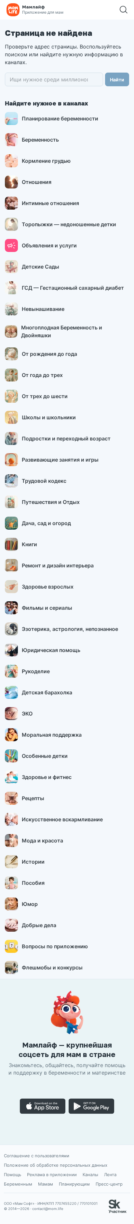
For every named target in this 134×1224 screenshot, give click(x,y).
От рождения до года (49, 354)
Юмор (30, 904)
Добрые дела (39, 925)
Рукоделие (36, 671)
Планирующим (74, 1184)
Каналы (90, 1174)
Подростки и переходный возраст (66, 438)
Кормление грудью (46, 161)
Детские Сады (40, 266)
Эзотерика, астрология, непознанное (70, 629)
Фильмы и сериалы (47, 608)
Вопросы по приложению (55, 946)
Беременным (18, 1184)
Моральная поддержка (52, 734)
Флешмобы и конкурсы (52, 967)
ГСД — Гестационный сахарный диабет (73, 288)
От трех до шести (45, 396)
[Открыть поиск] (123, 10)
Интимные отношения (50, 203)
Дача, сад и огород (46, 523)
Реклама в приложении (52, 1174)
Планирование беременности (60, 118)
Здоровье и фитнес (47, 777)
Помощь (12, 1174)
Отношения (36, 182)
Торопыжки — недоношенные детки (69, 224)
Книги (29, 544)
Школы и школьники (49, 417)
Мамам (45, 1184)
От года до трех (42, 375)
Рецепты (33, 798)
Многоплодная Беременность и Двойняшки (61, 331)
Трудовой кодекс (44, 481)
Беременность (40, 139)
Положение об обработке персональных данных (55, 1165)
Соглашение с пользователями (36, 1155)
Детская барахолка (47, 692)
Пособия (33, 883)
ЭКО (27, 713)
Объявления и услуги (49, 245)
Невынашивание (43, 309)
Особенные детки (45, 756)
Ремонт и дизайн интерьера (58, 565)
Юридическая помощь (51, 650)
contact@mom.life (47, 1208)
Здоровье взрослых (48, 586)
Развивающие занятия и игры (60, 459)
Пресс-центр (109, 1184)
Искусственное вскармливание (62, 819)
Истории (33, 861)
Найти (117, 79)
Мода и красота (42, 840)
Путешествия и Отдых (51, 502)
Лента (110, 1174)
